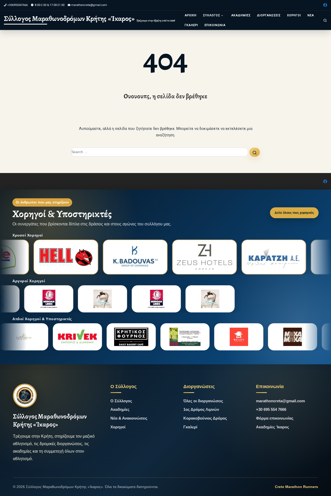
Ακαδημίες (120, 409)
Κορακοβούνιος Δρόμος (205, 418)
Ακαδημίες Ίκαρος (272, 427)
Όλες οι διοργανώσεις (203, 401)
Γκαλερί (190, 427)
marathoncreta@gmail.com (280, 401)
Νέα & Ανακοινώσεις (128, 418)
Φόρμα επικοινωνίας (275, 418)
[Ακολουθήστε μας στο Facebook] (325, 5)
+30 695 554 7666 (271, 409)
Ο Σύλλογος (121, 401)
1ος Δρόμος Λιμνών (201, 409)
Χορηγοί (117, 427)
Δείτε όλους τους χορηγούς (294, 213)
